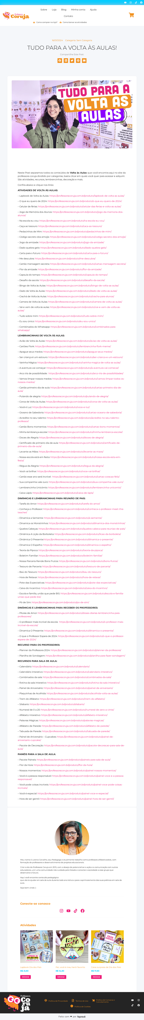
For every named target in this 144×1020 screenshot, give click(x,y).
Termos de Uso (82, 1001)
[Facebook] (141, 2)
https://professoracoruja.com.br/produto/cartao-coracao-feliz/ (86, 476)
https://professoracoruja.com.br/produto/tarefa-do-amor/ (68, 503)
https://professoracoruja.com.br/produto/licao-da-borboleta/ (88, 534)
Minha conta (78, 9)
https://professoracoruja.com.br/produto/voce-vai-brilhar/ (68, 471)
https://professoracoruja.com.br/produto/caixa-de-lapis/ (63, 493)
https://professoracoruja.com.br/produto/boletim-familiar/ (70, 555)
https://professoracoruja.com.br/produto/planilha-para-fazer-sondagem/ (85, 655)
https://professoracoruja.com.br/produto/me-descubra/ (65, 258)
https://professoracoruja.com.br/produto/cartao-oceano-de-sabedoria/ (83, 412)
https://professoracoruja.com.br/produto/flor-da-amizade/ (70, 269)
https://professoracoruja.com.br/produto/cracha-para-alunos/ (80, 296)
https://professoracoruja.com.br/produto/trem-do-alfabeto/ (72, 699)
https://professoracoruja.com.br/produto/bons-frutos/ (88, 561)
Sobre (43, 9)
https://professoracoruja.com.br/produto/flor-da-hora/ (63, 765)
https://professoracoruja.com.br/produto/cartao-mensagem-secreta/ (88, 264)
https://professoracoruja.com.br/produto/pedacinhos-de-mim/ (77, 231)
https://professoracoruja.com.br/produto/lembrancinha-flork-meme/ (73, 346)
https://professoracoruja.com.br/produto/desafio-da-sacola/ (72, 280)
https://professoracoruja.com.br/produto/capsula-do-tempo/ (74, 274)
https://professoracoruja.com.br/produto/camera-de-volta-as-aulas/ (85, 301)
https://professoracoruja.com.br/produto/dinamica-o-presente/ (78, 539)
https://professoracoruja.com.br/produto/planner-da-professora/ (86, 650)
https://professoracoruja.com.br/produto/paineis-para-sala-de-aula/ (73, 759)
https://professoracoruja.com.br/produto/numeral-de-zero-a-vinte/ (77, 709)
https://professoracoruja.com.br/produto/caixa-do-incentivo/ (74, 588)
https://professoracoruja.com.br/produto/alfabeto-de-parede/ (75, 726)
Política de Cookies (83, 1007)
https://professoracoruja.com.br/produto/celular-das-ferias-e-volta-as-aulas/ (79, 206)
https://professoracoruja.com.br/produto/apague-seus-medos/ (77, 351)
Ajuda (93, 9)
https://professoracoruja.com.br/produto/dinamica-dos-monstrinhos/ (87, 523)
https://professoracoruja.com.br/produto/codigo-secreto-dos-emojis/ (88, 237)
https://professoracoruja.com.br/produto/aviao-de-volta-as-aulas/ (81, 341)
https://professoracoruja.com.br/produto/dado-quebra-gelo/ (73, 247)
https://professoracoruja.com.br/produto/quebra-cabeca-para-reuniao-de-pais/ (82, 528)
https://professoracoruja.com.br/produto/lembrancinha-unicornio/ (84, 487)
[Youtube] (125, 2)
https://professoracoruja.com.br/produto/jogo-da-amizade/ (71, 242)
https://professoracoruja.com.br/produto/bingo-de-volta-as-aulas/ (82, 285)
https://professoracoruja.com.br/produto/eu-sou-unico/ (65, 321)
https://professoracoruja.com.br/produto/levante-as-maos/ (71, 451)
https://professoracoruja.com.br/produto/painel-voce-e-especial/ (73, 793)
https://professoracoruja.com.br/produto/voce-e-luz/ (61, 407)
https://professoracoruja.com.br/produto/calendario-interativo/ (78, 672)
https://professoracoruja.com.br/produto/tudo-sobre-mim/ (71, 316)
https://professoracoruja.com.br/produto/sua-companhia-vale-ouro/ (86, 482)
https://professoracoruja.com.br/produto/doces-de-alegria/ (71, 437)
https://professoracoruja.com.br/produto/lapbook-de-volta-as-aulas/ (87, 195)
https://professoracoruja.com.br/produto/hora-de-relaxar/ (69, 577)
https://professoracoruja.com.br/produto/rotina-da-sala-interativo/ (83, 682)
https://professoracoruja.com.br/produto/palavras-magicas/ (71, 720)
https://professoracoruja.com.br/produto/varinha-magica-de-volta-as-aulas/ (79, 362)
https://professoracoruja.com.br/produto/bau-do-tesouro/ (69, 572)
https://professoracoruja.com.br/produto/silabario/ (57, 704)
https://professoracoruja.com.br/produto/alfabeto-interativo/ (74, 715)
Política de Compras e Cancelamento (105, 1001)
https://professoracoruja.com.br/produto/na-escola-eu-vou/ (71, 220)
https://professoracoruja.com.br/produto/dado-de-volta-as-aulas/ (81, 291)
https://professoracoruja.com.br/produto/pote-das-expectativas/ (80, 582)
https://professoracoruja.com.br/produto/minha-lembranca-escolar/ (85, 432)
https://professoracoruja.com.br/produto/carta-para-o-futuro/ (74, 253)
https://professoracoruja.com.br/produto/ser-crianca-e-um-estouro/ (85, 357)
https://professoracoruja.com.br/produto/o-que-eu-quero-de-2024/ (85, 201)
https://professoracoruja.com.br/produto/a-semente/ (73, 518)
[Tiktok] (136, 2)
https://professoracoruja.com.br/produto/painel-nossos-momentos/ (79, 770)
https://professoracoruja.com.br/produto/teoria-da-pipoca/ (71, 550)
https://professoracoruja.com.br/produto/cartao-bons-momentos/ (83, 426)
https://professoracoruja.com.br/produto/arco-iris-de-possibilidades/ (86, 373)
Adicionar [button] (25, 977)
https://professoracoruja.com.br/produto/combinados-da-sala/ (77, 677)
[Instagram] (131, 2)
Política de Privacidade (58, 1001)
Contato (68, 16)
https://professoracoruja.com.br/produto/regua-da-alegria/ (72, 466)
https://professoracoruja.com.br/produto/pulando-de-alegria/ (74, 396)
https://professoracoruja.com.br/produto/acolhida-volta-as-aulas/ (82, 693)
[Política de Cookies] (71, 1006)
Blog (63, 9)
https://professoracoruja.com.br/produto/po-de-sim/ (60, 602)
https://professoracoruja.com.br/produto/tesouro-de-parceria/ (76, 566)
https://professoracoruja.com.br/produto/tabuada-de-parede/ (76, 731)
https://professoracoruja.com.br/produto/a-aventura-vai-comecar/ (83, 368)
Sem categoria (84, 40)
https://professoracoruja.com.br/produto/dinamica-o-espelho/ (77, 545)
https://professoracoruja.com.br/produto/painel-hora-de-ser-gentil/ (77, 799)
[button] (60, 60)
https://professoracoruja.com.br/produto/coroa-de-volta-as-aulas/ (82, 401)
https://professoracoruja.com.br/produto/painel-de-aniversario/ (78, 688)
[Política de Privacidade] (45, 1000)
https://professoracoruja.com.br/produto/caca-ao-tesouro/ (70, 226)
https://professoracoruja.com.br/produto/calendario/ (61, 666)
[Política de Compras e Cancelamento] (93, 1000)
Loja (54, 9)
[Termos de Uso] (73, 1000)
